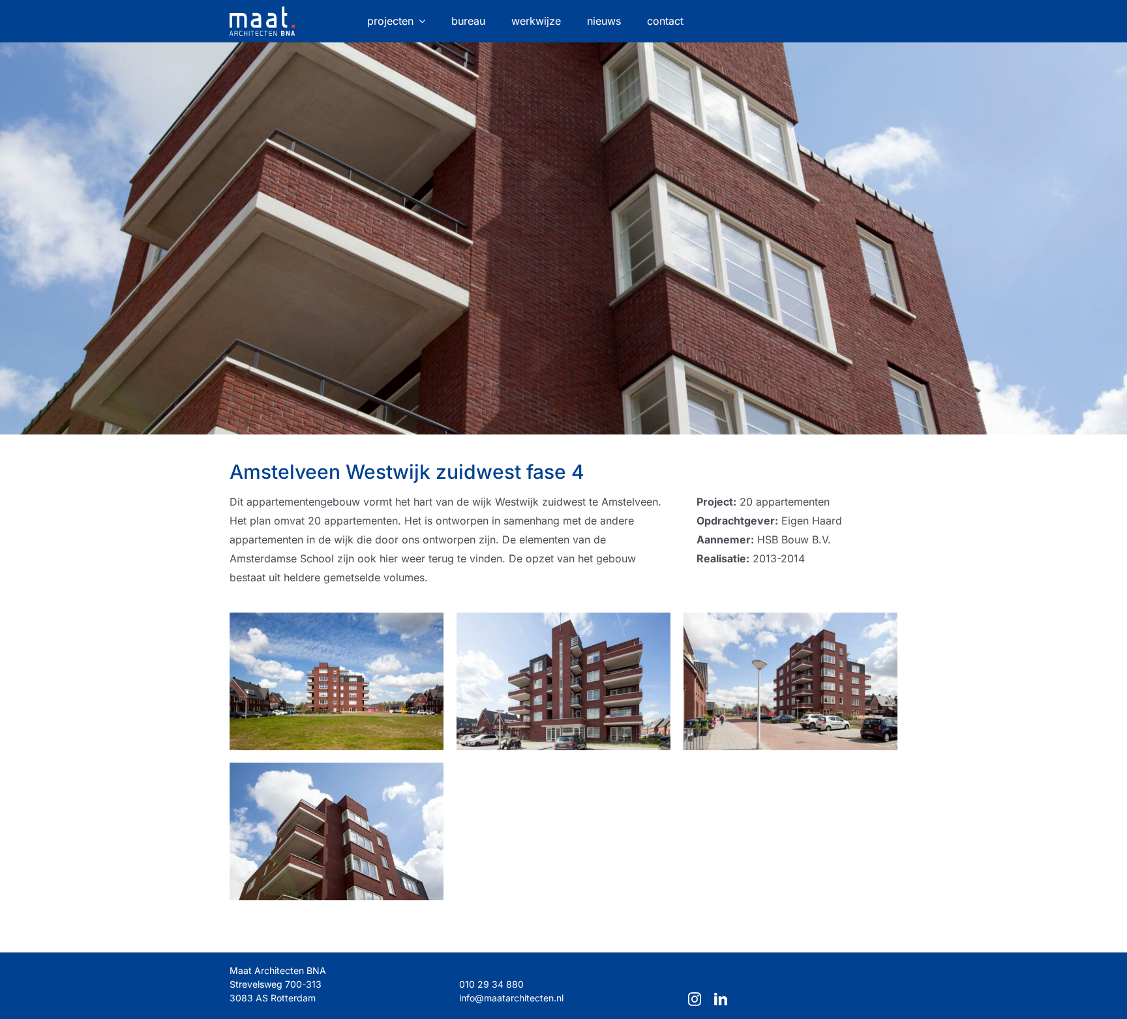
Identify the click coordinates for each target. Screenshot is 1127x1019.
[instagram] (694, 999)
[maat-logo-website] (262, 11)
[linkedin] (720, 999)
